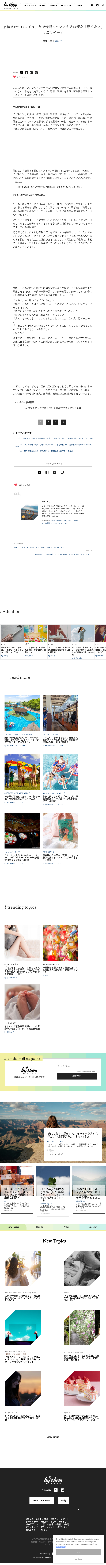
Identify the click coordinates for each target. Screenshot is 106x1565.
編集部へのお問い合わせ (42, 1541)
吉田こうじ (46, 501)
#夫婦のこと (52, 644)
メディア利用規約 (52, 1544)
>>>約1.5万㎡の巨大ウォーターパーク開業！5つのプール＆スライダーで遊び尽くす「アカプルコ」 (54, 439)
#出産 (13, 1023)
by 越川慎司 (9, 1303)
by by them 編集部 (11, 977)
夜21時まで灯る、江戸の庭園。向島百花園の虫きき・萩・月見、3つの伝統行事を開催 (81, 1358)
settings (78, 1559)
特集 (63, 1500)
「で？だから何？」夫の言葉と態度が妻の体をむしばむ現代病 (59, 649)
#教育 (16, 793)
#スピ (57, 1141)
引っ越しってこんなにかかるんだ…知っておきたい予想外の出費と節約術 (16, 1193)
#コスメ (55, 1518)
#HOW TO (9, 793)
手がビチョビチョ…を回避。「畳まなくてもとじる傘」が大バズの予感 (12, 649)
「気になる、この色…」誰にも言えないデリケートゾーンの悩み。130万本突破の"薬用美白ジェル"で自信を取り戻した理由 (22, 971)
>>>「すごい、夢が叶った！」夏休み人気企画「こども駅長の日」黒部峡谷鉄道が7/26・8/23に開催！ (54, 445)
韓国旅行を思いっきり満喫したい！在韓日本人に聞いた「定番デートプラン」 (60, 969)
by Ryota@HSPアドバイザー (15, 745)
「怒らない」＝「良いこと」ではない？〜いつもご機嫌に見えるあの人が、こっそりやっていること (22, 1359)
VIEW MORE (53, 1437)
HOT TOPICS (30, 5)
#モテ (66, 1292)
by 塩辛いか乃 (77, 658)
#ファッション (48, 1527)
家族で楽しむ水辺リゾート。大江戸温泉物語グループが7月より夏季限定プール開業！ (60, 798)
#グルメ (67, 1412)
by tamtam (99, 655)
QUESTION (66, 5)
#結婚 (50, 1524)
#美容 (58, 1524)
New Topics (13, 1226)
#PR (6, 964)
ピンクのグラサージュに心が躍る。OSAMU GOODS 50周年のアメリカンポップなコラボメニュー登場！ (81, 1418)
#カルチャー (48, 964)
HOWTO (42, 5)
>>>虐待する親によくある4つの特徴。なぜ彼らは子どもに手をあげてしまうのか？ (48, 186)
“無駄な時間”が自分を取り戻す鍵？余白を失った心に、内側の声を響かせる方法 (88, 1193)
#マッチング (32, 1527)
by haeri (45, 975)
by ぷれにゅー (69, 1363)
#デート (16, 734)
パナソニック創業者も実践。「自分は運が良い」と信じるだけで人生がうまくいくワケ (52, 1194)
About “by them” (42, 1500)
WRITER (53, 5)
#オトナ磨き (13, 964)
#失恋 (66, 1524)
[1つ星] (14, 77)
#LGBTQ (30, 1524)
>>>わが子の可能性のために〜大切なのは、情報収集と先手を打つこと (44, 450)
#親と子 (58, 41)
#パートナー (32, 1521)
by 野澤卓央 (9, 1365)
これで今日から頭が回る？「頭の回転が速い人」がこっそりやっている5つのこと (22, 1298)
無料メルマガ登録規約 (83, 1071)
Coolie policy (61, 1546)
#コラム (74, 644)
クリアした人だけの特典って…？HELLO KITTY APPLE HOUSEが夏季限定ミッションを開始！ (22, 857)
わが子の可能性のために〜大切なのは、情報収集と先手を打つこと (22, 797)
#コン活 (41, 1524)
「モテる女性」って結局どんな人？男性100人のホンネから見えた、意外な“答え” (81, 1298)
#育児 (27, 644)
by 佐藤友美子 (30, 655)
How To (39, 1226)
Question (93, 1226)
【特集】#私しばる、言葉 (15, 1354)
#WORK (17, 1292)
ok (78, 1552)
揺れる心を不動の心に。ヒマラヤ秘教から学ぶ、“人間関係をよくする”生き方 (72, 1135)
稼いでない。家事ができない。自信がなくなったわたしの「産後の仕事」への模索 (83, 651)
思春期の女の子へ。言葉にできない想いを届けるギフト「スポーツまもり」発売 (60, 857)
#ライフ (4, 644)
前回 (15, 170)
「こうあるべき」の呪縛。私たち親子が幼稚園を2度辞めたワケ (36, 649)
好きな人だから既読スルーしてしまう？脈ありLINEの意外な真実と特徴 (22, 1418)
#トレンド (46, 1529)
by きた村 (4, 655)
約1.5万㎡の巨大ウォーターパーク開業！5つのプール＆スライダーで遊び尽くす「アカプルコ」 (22, 740)
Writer (66, 1226)
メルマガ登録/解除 (40, 1538)
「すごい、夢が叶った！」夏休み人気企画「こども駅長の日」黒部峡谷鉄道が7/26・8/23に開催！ (60, 740)
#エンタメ (9, 734)
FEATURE (79, 5)
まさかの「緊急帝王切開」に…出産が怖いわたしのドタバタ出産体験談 (22, 1027)
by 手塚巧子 (52, 655)
